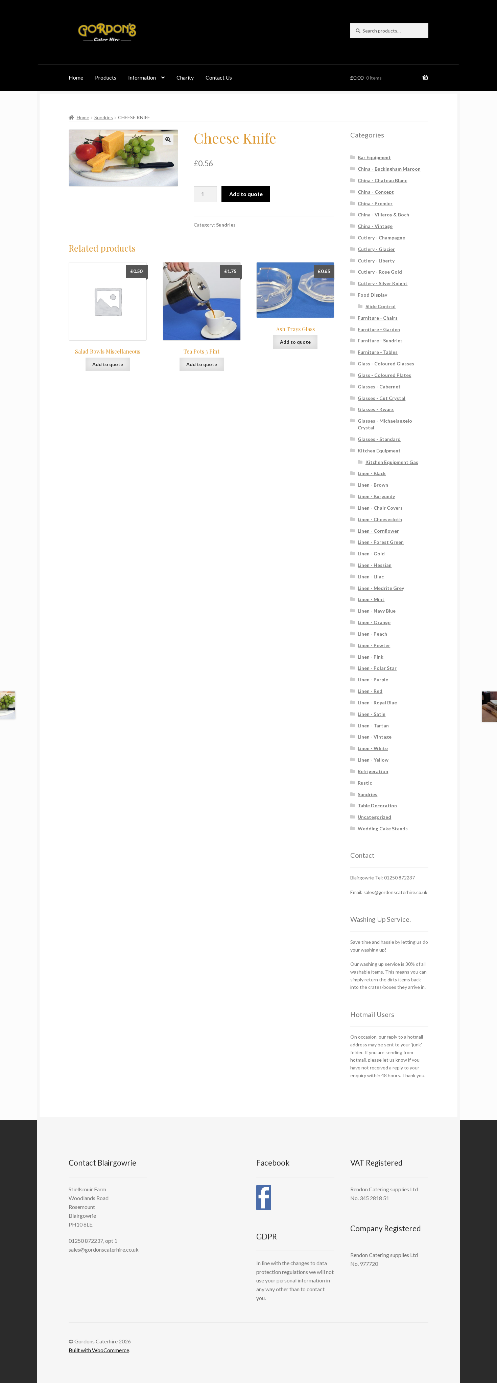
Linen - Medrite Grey (381, 588)
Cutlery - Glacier (376, 249)
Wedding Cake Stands (383, 828)
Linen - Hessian (375, 565)
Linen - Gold (371, 553)
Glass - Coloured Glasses (386, 363)
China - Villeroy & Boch (383, 214)
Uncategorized (374, 817)
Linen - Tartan (373, 725)
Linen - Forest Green (381, 542)
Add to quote (246, 194)
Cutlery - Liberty (376, 260)
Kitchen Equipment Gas (391, 462)
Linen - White (373, 748)
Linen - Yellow (373, 760)
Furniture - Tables (378, 352)
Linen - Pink (370, 657)
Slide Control (380, 306)
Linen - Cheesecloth (380, 519)
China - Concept (376, 192)
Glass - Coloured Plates (384, 375)
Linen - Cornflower (378, 531)
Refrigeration (373, 771)
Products (105, 77)
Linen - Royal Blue (377, 702)
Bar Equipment (374, 157)
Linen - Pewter (374, 645)
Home (76, 77)
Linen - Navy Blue (377, 611)
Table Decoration (377, 805)
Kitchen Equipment (379, 450)
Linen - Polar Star (377, 668)
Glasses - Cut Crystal (381, 398)
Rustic (365, 783)
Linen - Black (372, 473)
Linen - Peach (372, 634)
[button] (168, 139)
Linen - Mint (371, 599)
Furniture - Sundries (380, 340)
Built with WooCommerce (99, 1350)
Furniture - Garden (379, 329)
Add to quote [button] (107, 364)
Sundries (103, 117)
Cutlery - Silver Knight (382, 283)
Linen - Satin (371, 714)
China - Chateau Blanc (382, 180)
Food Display (372, 295)
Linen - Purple (373, 679)
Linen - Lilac (371, 576)
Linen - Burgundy (376, 496)
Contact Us (219, 77)
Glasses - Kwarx (376, 409)
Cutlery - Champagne (381, 237)
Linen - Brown (373, 485)
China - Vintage (375, 226)
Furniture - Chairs (378, 318)
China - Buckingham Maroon (389, 169)
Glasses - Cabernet (379, 386)
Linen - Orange (374, 622)
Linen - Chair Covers (380, 508)
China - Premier (375, 203)
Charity (185, 77)
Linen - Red (370, 691)
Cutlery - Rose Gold (380, 272)
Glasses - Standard (379, 439)
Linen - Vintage (375, 737)
